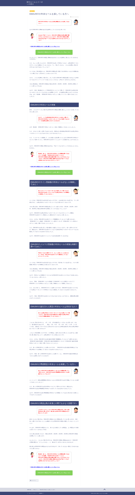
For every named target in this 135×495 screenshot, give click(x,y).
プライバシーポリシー (33, 493)
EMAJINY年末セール (34, 480)
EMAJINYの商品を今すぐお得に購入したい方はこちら (45, 46)
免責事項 (41, 493)
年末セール (32, 11)
